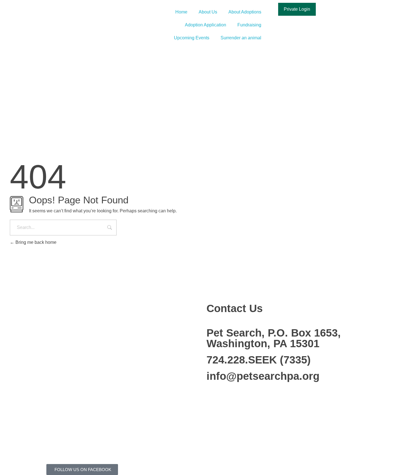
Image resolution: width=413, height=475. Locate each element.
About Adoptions (244, 12)
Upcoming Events (191, 37)
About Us (208, 12)
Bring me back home (35, 242)
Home (181, 12)
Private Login (297, 9)
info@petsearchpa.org (262, 376)
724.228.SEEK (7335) (258, 360)
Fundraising (249, 24)
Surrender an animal (241, 37)
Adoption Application (205, 24)
